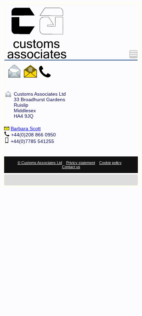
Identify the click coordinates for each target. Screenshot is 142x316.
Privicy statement (80, 163)
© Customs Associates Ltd (40, 163)
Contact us (71, 167)
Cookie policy (110, 163)
